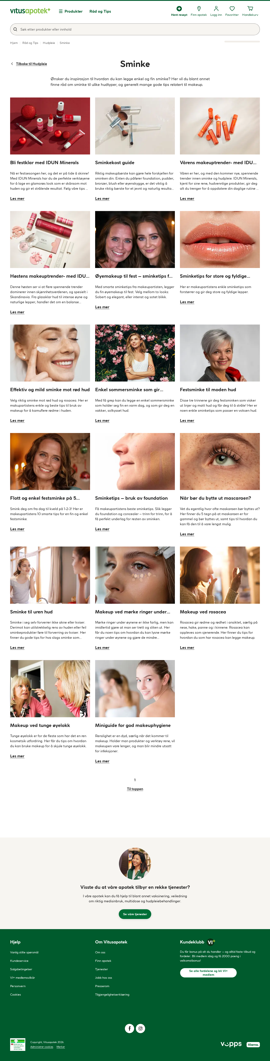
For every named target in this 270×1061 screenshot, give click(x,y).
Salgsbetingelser (21, 969)
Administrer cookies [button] (41, 1046)
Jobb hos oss (103, 978)
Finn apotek (103, 961)
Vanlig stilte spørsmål (24, 952)
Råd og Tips (100, 11)
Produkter (74, 11)
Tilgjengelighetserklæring (112, 994)
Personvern (18, 986)
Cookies (15, 994)
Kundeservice (19, 961)
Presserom (102, 986)
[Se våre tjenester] (135, 864)
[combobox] (135, 29)
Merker (61, 1046)
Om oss (100, 952)
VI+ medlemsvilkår (22, 978)
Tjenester (101, 969)
